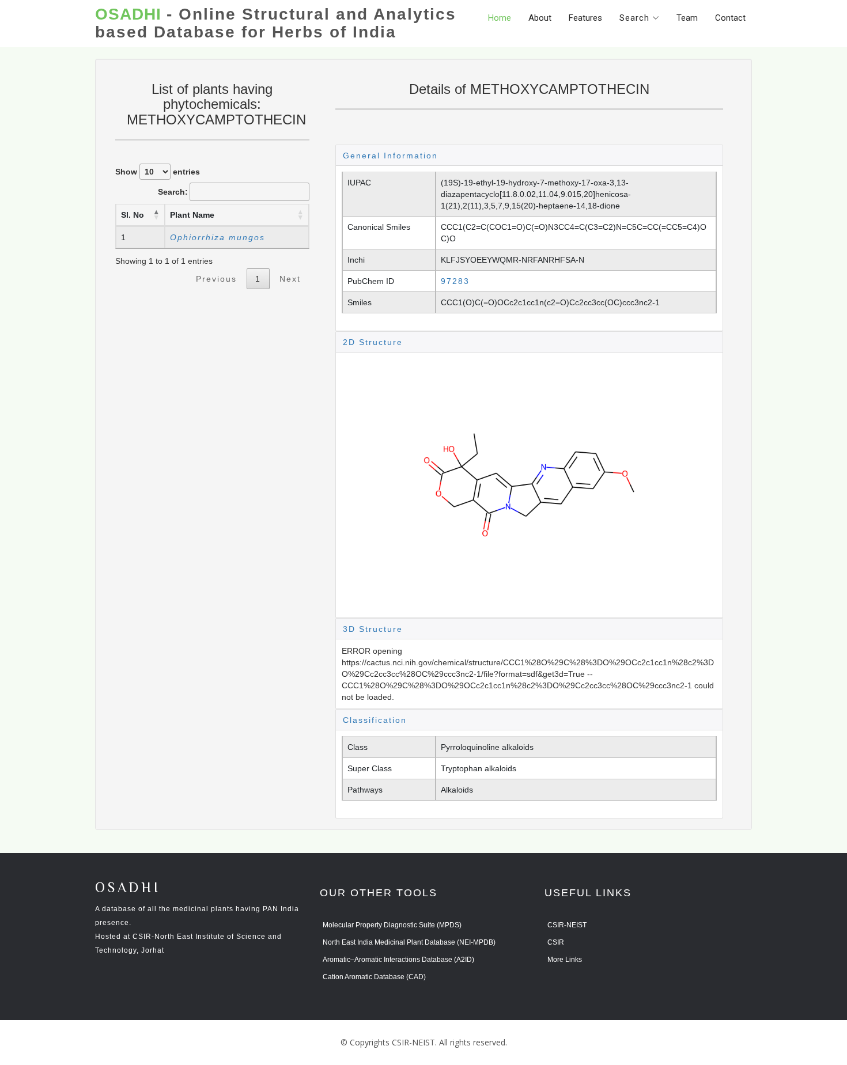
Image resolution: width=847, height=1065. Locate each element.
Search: (173, 191)
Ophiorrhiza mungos (217, 237)
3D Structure (373, 629)
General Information (390, 155)
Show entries (157, 171)
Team (687, 18)
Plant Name (192, 214)
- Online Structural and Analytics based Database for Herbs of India (275, 23)
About (539, 18)
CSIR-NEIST (567, 925)
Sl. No (132, 214)
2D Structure (373, 342)
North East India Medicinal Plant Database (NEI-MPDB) (409, 942)
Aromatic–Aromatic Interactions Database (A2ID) (398, 960)
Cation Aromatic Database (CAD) (374, 977)
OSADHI (128, 888)
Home (499, 18)
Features (585, 18)
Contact (730, 18)
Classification (375, 720)
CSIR (555, 942)
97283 (455, 281)
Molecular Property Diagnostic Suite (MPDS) (392, 925)
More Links (564, 960)
